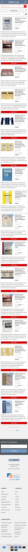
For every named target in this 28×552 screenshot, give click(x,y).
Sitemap (3, 512)
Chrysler (17, 496)
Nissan (17, 504)
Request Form (4, 494)
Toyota (17, 499)
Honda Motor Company (6, 536)
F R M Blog (3, 496)
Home (2, 491)
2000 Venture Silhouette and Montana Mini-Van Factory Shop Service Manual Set (20, 349)
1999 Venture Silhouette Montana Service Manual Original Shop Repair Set (20, 218)
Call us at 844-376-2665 (14, 468)
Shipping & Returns (5, 502)
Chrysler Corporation (6, 534)
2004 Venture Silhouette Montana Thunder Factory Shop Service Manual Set (20, 69)
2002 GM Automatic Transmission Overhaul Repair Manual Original (20, 171)
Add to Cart (14, 63)
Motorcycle (18, 509)
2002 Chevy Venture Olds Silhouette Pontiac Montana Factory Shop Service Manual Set (20, 92)
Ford (16, 491)
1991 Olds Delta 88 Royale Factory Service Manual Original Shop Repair (20, 43)
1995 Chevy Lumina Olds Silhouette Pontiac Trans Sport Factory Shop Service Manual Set (20, 271)
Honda (16, 502)
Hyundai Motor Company (20, 525)
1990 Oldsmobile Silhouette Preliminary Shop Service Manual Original (21, 323)
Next (17, 430)
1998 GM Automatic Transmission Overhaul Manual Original (20, 403)
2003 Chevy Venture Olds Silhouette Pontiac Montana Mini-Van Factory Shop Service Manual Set (20, 118)
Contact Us (4, 507)
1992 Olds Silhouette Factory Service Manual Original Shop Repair (20, 245)
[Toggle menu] (2, 2)
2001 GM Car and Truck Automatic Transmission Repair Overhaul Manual (20, 20)
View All (16, 536)
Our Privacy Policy (5, 509)
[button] (25, 14)
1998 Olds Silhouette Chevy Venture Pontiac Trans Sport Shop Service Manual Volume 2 (20, 376)
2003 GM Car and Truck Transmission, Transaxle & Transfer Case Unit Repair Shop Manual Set (20, 194)
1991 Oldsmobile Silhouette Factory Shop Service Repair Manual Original (20, 297)
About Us (3, 499)
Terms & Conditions (6, 504)
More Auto (17, 507)
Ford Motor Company (6, 522)
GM (16, 494)
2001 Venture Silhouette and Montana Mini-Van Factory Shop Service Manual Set (20, 144)
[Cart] (26, 2)
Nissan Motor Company (20, 522)
